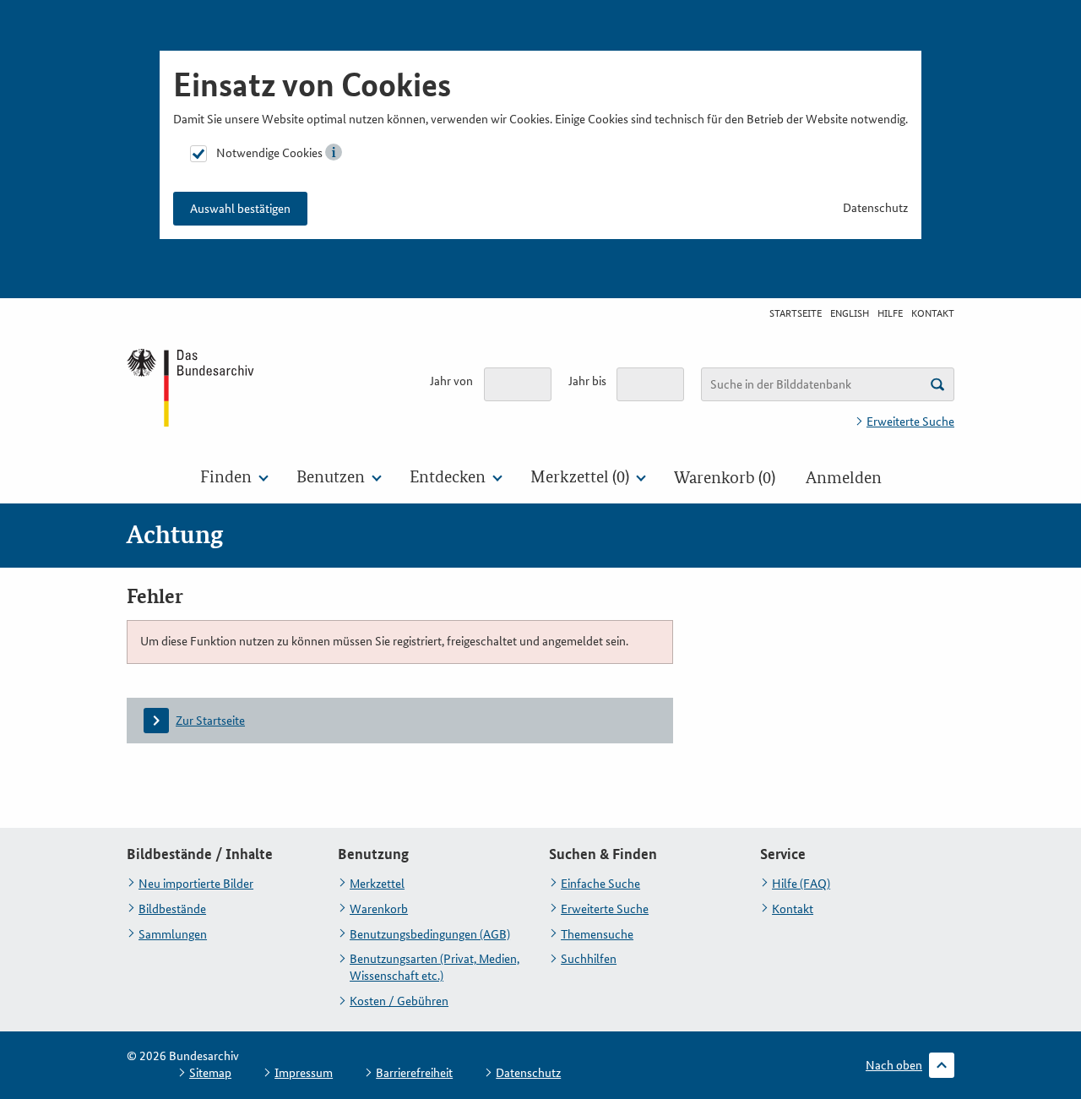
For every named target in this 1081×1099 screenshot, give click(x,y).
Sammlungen (173, 934)
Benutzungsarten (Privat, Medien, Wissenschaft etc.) (434, 967)
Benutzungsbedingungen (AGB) (430, 934)
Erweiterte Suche (910, 421)
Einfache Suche (600, 883)
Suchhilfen (589, 958)
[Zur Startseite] (192, 386)
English (849, 313)
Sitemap (210, 1072)
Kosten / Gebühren (399, 1001)
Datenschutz (875, 207)
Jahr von (451, 381)
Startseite (795, 313)
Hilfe (890, 313)
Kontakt (932, 313)
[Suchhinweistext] (937, 384)
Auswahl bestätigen (240, 208)
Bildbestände (172, 909)
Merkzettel (377, 883)
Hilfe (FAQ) (801, 883)
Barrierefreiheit (414, 1072)
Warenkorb (379, 909)
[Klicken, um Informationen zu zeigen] (333, 152)
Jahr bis (587, 381)
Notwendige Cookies (269, 152)
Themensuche (597, 934)
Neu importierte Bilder (196, 883)
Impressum (303, 1072)
